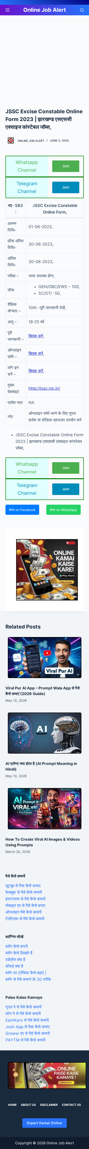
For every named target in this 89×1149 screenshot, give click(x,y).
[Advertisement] (44, 61)
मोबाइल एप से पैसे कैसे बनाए (25, 905)
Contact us (71, 1105)
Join (65, 166)
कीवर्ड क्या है (14, 966)
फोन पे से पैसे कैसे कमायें (23, 1013)
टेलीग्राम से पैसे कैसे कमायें (24, 918)
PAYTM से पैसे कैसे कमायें (25, 1040)
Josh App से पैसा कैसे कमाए (27, 1026)
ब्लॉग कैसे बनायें (16, 946)
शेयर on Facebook (22, 510)
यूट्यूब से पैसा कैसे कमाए (22, 885)
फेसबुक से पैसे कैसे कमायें (23, 892)
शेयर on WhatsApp (63, 510)
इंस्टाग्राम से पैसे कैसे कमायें (25, 899)
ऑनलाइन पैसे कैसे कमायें (23, 912)
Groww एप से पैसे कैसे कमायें (27, 1033)
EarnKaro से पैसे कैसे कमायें (27, 1020)
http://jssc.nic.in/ (44, 388)
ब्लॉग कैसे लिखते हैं (18, 953)
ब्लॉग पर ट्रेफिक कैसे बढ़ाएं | (25, 972)
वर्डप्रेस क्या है (15, 959)
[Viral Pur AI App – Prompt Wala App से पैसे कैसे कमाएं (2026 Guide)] (44, 657)
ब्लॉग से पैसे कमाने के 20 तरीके (28, 979)
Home (12, 1105)
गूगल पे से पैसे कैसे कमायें (23, 1007)
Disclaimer (49, 1105)
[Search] (82, 10)
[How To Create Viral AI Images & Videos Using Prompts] (44, 808)
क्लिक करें (35, 336)
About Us (28, 1105)
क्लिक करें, (36, 353)
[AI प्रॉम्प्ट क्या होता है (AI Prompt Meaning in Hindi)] (44, 733)
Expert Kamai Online (44, 1123)
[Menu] (7, 10)
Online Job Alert (44, 10)
